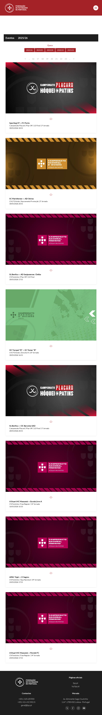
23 (66, 59)
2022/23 (60, 50)
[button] (95, 8)
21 (56, 59)
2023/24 (50, 50)
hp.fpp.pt (75, 686)
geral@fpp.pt (26, 705)
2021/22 (71, 50)
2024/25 (40, 50)
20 (52, 59)
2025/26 (29, 50)
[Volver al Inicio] (16, 7)
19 (47, 59)
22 (61, 59)
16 (33, 59)
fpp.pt (75, 683)
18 (42, 59)
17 (38, 59)
